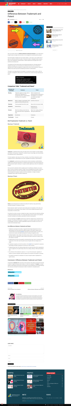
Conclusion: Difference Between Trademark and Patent (26, 82)
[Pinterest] (61, 3)
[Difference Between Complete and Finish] (10, 386)
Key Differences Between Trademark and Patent (25, 81)
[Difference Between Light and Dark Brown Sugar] (48, 36)
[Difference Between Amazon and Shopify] (10, 376)
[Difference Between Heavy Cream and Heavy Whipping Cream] (48, 31)
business (22, 231)
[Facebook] (57, 3)
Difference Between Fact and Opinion (14, 289)
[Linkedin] (51, 398)
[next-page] (10, 339)
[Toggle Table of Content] (34, 77)
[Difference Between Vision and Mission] (13, 310)
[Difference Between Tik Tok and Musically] (10, 381)
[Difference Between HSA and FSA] (48, 41)
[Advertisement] (54, 17)
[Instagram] (59, 3)
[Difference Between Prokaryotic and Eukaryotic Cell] (48, 46)
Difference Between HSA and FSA (57, 39)
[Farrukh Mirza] (8, 19)
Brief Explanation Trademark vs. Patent (23, 80)
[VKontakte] (57, 398)
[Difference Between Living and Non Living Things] (29, 381)
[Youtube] (65, 3)
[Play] (40, 329)
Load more (54, 50)
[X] (62, 3)
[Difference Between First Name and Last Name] (29, 376)
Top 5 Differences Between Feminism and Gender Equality (21, 319)
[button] (65, 1)
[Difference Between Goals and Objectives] (26, 310)
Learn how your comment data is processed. (28, 366)
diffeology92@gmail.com (30, 400)
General (12, 11)
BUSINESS (11, 9)
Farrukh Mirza (12, 19)
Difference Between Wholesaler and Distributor (36, 289)
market (30, 244)
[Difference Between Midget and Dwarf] (29, 386)
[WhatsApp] (64, 3)
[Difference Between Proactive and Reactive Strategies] (38, 310)
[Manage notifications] (2, 404)
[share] (34, 319)
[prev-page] (8, 339)
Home (9, 9)
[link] (9, 320)
